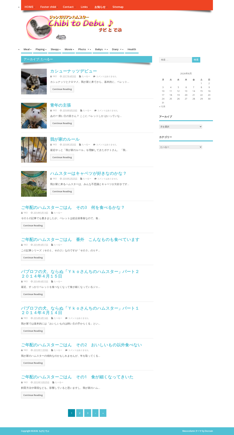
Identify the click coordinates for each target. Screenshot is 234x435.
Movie (68, 49)
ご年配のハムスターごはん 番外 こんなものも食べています (86, 239)
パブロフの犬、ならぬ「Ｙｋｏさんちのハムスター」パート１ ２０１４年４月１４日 (86, 310)
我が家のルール (65, 139)
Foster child (48, 7)
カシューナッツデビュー (73, 71)
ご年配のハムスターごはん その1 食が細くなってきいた (77, 376)
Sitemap (118, 7)
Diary (115, 49)
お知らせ (100, 7)
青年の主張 (60, 105)
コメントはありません (106, 76)
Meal (27, 49)
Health (132, 49)
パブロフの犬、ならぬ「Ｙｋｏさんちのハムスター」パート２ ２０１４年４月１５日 (86, 273)
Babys (99, 49)
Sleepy (55, 49)
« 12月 (162, 106)
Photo (82, 49)
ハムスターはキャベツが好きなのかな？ (88, 173)
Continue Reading (62, 89)
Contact (68, 7)
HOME (28, 7)
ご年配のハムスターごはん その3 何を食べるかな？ (73, 207)
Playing (40, 49)
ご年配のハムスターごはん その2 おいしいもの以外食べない (81, 344)
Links (84, 7)
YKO (55, 76)
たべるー (86, 76)
